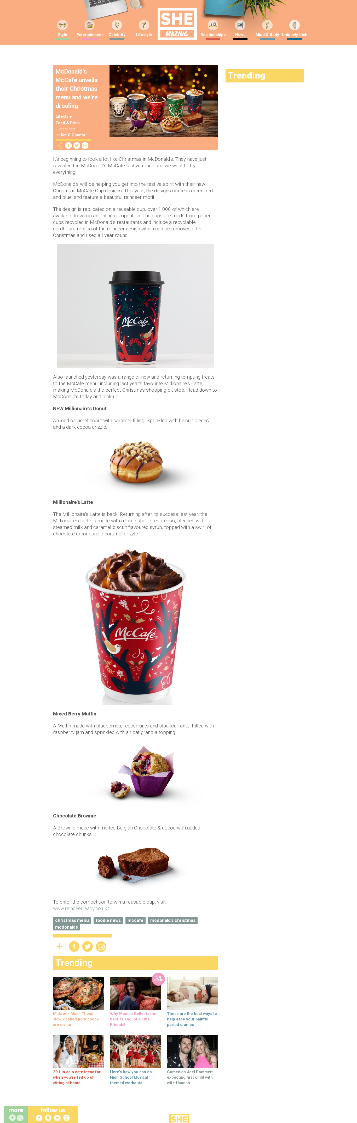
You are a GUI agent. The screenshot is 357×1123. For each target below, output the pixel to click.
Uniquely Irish (294, 34)
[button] (21, 1118)
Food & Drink (68, 123)
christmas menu (72, 920)
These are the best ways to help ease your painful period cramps (192, 1019)
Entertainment (90, 34)
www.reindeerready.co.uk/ (81, 908)
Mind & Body (267, 34)
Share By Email (85, 145)
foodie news (108, 920)
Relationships (213, 34)
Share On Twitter (76, 145)
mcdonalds (66, 927)
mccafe (135, 920)
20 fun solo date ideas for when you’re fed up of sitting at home (77, 1077)
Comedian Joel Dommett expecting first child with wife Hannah (190, 1077)
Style (62, 34)
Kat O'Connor (73, 135)
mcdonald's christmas (172, 920)
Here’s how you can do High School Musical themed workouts (131, 1077)
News (240, 34)
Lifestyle (144, 34)
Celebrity (116, 34)
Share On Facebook (68, 145)
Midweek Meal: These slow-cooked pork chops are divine (76, 1019)
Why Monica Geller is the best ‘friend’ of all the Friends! (133, 1019)
